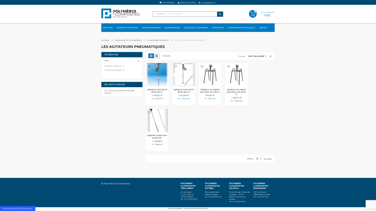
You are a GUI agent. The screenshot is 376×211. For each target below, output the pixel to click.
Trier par (241, 56)
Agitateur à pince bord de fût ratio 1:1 (157, 90)
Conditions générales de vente (195, 208)
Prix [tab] (106, 60)
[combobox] (188, 14)
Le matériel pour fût (158, 40)
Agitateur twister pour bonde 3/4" (157, 136)
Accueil (105, 40)
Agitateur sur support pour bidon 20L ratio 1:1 (210, 90)
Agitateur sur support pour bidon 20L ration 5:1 (236, 91)
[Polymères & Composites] (125, 15)
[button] (149, 67)
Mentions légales (175, 208)
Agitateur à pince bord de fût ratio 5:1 (184, 90)
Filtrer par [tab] (111, 54)
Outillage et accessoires (128, 40)
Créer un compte (188, 3)
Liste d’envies (168, 3)
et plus (116, 70)
